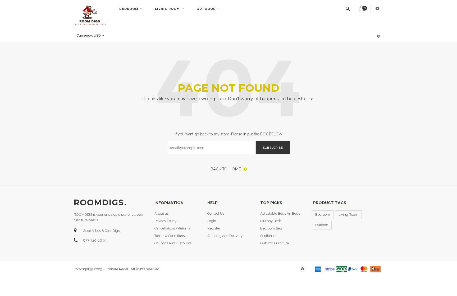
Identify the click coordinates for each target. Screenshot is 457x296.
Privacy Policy (165, 221)
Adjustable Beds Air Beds (280, 213)
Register (213, 228)
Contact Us (215, 213)
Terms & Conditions (169, 236)
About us (161, 213)
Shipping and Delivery (225, 236)
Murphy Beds (270, 221)
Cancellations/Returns (172, 228)
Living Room (168, 9)
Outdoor (206, 9)
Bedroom (129, 9)
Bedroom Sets (271, 228)
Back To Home (226, 169)
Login (211, 221)
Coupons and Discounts (172, 243)
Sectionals (268, 236)
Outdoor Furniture (274, 243)
